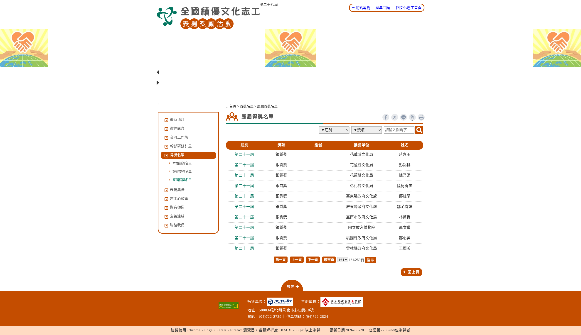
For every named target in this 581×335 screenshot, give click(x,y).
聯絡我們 (177, 225)
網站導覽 (363, 8)
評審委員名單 (182, 171)
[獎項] (367, 130)
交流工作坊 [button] (179, 137)
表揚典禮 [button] (177, 190)
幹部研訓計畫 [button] (181, 146)
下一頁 (313, 260)
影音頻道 (177, 207)
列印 (421, 117)
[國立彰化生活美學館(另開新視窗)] (342, 302)
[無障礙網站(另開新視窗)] (228, 305)
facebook (385, 117)
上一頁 (297, 260)
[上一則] (290, 72)
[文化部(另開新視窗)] (281, 302)
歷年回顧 (382, 8)
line (403, 117)
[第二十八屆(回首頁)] (208, 18)
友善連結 (177, 216)
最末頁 (329, 260)
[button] (291, 285)
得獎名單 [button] (177, 155)
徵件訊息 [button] (177, 128)
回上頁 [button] (414, 272)
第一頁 (281, 260)
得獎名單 (247, 106)
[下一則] (290, 83)
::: (353, 8)
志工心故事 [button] (179, 199)
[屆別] (334, 130)
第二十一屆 (244, 154)
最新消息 (177, 120)
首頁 (232, 106)
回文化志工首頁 (408, 8)
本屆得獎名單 (182, 163)
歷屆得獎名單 (182, 180)
